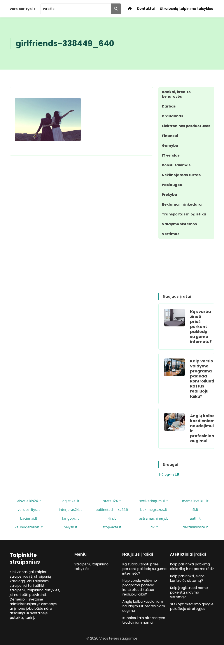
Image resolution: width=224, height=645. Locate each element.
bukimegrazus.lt (153, 509)
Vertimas (170, 233)
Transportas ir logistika (184, 214)
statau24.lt (112, 500)
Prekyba (169, 194)
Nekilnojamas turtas (181, 174)
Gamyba (170, 145)
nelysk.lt (70, 527)
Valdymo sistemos (179, 224)
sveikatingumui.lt (153, 500)
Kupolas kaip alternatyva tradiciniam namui (143, 620)
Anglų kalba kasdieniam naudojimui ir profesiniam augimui (203, 428)
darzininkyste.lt (195, 527)
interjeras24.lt (70, 509)
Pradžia (130, 8)
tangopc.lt (70, 518)
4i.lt (195, 509)
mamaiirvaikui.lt (195, 500)
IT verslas (171, 155)
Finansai (170, 135)
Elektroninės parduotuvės (186, 125)
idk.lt (154, 527)
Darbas (169, 106)
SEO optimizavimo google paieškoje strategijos (192, 606)
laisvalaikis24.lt (28, 500)
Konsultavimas (176, 165)
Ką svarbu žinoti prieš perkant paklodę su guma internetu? (201, 326)
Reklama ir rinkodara (182, 204)
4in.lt (112, 518)
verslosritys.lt (29, 509)
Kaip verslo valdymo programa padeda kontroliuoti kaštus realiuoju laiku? (202, 378)
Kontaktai (146, 8)
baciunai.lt (28, 518)
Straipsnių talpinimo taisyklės (186, 8)
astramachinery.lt (153, 518)
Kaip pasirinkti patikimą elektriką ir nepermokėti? (192, 566)
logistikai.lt (70, 500)
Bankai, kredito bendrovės (176, 94)
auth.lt (195, 518)
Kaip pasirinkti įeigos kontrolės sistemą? (187, 578)
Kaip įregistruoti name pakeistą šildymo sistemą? (189, 592)
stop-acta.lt (112, 527)
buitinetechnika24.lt (112, 509)
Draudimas (172, 116)
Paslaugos (172, 184)
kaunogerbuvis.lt (29, 527)
